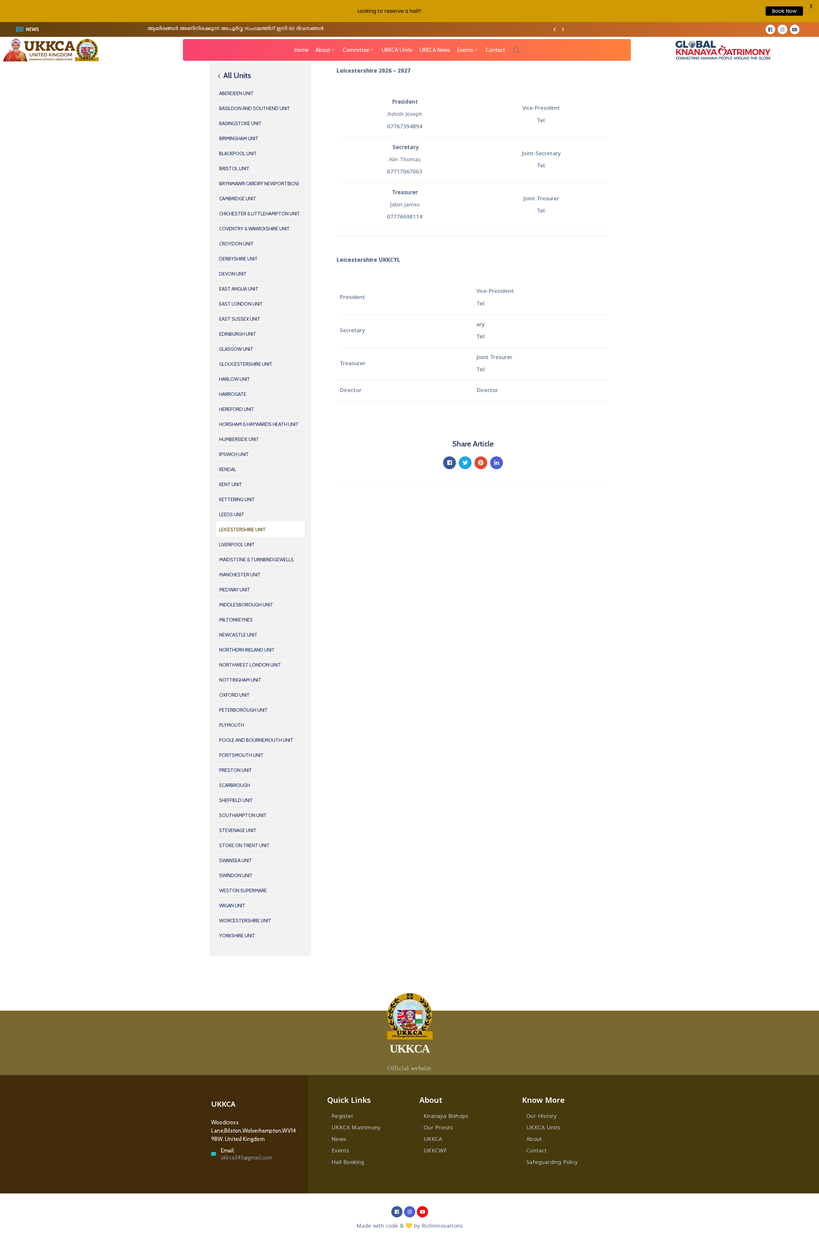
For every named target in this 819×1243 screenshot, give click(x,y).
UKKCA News (434, 50)
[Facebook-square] (770, 29)
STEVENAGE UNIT (238, 830)
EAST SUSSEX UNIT (239, 319)
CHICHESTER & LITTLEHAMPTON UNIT (259, 214)
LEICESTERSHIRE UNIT (242, 530)
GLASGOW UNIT (236, 349)
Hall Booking (347, 1162)
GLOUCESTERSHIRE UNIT (246, 364)
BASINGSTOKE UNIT (240, 123)
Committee (356, 50)
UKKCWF (435, 1151)
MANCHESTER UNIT (240, 575)
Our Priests (438, 1128)
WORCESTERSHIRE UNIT (245, 921)
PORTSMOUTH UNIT (241, 755)
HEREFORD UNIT (236, 409)
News (338, 1139)
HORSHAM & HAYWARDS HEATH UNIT (259, 424)
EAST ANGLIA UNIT (238, 289)
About (322, 50)
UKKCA (433, 1139)
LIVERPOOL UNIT (237, 545)
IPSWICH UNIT (234, 454)
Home (301, 50)
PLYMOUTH (231, 725)
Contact (495, 50)
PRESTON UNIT (235, 770)
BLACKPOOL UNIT (238, 153)
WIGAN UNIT (232, 906)
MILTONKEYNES (236, 620)
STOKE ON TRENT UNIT (244, 845)
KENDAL (227, 469)
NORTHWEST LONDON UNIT (250, 665)
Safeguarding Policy (552, 1162)
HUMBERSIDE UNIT (239, 439)
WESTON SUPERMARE (243, 891)
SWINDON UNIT (236, 875)
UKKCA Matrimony (356, 1128)
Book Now (784, 11)
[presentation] (555, 30)
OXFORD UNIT (234, 695)
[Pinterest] (480, 462)
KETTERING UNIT (237, 499)
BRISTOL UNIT (234, 169)
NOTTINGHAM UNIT (240, 680)
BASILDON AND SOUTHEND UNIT (254, 108)
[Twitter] (465, 462)
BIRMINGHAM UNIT (238, 138)
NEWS (32, 29)
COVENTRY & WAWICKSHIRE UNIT (254, 229)
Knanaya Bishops (446, 1116)
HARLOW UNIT (234, 379)
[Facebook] (449, 462)
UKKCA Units (397, 50)
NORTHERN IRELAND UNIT (247, 650)
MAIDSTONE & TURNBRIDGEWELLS (256, 560)
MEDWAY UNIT (234, 590)
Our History (541, 1116)
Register (342, 1116)
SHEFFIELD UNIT (236, 800)
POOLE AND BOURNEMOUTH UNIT (256, 740)
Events (465, 50)
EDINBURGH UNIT (237, 334)
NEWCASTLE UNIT (238, 635)
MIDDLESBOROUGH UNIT (246, 605)
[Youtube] (794, 29)
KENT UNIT (230, 484)
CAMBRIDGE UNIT (237, 199)
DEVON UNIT (233, 274)
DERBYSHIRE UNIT (238, 259)
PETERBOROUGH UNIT (243, 710)
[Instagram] (782, 29)
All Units (236, 75)
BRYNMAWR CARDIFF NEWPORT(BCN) (259, 184)
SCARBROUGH (234, 785)
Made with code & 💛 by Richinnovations (409, 1226)
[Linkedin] (496, 462)
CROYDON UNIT (236, 244)
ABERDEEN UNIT (236, 93)
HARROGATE (232, 394)
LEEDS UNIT (231, 514)
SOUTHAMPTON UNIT (243, 815)
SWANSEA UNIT (235, 860)
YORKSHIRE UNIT (237, 936)
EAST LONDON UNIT (241, 304)
